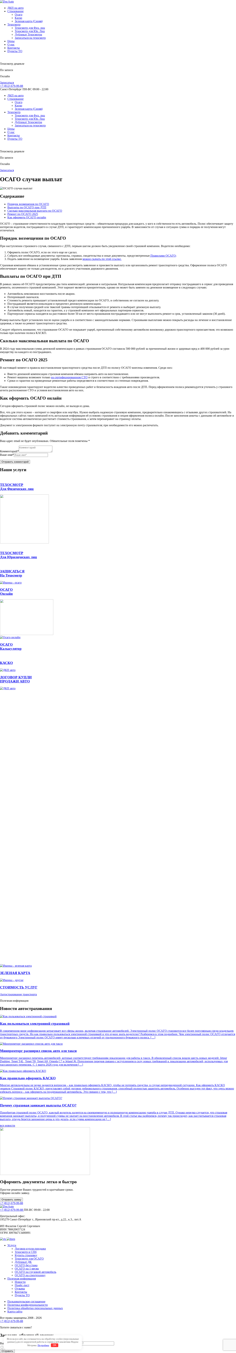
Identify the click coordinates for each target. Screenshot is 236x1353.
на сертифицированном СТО (69, 377)
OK (54, 1345)
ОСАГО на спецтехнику (30, 1275)
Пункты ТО (14, 51)
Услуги (11, 1245)
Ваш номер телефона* (65, 1343)
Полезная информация (21, 1278)
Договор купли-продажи (30, 1248)
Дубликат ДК (23, 1262)
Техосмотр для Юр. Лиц (30, 31)
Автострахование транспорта (18, 994)
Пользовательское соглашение (26, 1301)
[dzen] (11, 1239)
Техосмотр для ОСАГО (29, 1258)
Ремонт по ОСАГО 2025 (22, 214)
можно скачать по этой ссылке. (102, 259)
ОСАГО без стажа (26, 1265)
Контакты (13, 47)
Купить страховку (26, 1255)
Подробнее (43, 1345)
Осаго (18, 14)
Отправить (7, 1351)
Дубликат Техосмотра (28, 34)
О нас (11, 44)
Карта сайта (14, 1311)
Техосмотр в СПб (26, 1252)
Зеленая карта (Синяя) (29, 21)
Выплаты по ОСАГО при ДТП (26, 207)
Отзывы (20, 1288)
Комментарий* (9, 451)
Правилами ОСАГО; (163, 255)
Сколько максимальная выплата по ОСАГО (34, 210)
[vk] (3, 1239)
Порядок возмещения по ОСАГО (28, 204)
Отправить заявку (11, 1199)
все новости (7, 1125)
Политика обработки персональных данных (35, 1308)
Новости (20, 1281)
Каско (18, 17)
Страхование (15, 11)
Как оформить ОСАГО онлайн (26, 217)
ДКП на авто (15, 7)
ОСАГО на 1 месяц (27, 1268)
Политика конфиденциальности (27, 1304)
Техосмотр (13, 24)
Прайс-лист (22, 1285)
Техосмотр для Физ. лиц (30, 27)
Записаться (7, 82)
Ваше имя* (7, 454)
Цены (11, 41)
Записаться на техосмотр (30, 37)
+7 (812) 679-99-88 (11, 85)
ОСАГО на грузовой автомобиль (35, 1271)
